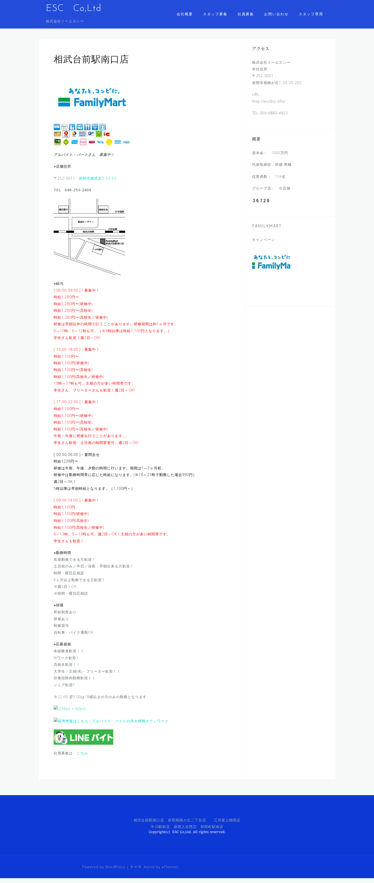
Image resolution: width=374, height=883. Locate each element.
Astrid (149, 866)
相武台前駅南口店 (149, 820)
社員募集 (246, 13)
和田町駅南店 (211, 826)
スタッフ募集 (215, 13)
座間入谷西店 (185, 826)
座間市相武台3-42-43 (97, 178)
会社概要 (185, 13)
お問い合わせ (276, 13)
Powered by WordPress (103, 866)
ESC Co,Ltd (73, 8)
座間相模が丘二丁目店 (187, 820)
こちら (82, 753)
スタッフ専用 (311, 13)
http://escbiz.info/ (269, 101)
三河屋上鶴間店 (227, 820)
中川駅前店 (160, 826)
